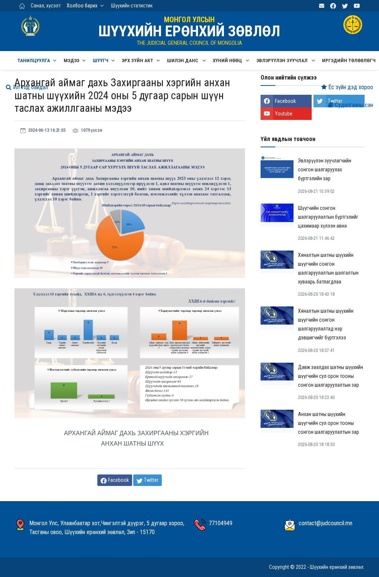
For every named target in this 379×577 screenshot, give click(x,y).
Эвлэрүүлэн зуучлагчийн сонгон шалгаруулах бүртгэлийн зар (324, 169)
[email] (321, 6)
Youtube (283, 114)
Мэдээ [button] (71, 60)
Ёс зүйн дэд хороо (350, 87)
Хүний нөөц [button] (228, 60)
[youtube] (357, 6)
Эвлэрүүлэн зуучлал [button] (282, 60)
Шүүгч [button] (100, 60)
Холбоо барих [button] (82, 6)
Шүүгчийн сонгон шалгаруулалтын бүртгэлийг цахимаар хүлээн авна (328, 217)
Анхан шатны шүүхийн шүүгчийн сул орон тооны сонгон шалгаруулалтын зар (328, 423)
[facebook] (333, 6)
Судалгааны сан (353, 104)
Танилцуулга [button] (33, 60)
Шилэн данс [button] (183, 60)
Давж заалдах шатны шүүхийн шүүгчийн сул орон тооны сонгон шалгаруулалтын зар (330, 376)
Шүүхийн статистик (132, 6)
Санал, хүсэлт (46, 6)
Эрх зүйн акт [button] (137, 60)
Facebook (285, 101)
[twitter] (345, 6)
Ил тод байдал (29, 87)
